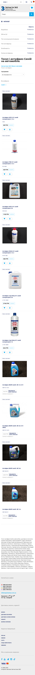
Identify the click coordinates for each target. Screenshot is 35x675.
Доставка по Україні (6, 614)
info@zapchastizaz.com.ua (8, 593)
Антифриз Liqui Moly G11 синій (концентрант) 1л (11, 341)
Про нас (3, 635)
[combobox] (13, 74)
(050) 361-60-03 (7, 584)
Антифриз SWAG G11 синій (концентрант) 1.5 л (10, 251)
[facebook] (2, 659)
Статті (2, 640)
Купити (11, 125)
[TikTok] (15, 659)
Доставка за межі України (8, 616)
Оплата (3, 612)
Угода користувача (6, 642)
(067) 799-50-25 (7, 586)
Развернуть (30, 29)
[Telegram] (8, 659)
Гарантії (3, 619)
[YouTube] (5, 659)
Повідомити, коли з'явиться (12, 391)
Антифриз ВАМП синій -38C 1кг (11, 509)
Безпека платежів (6, 621)
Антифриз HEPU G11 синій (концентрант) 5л (10, 207)
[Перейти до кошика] (32, 8)
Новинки (3, 645)
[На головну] (2, 8)
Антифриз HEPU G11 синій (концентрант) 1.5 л (10, 118)
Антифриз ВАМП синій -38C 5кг (11, 468)
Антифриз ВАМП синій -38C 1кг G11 (12, 385)
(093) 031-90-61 (7, 588)
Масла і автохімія (6, 91)
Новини (3, 637)
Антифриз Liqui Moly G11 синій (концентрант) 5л (11, 296)
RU (26, 2)
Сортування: (5, 71)
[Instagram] (11, 659)
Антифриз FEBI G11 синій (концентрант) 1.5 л (9, 162)
